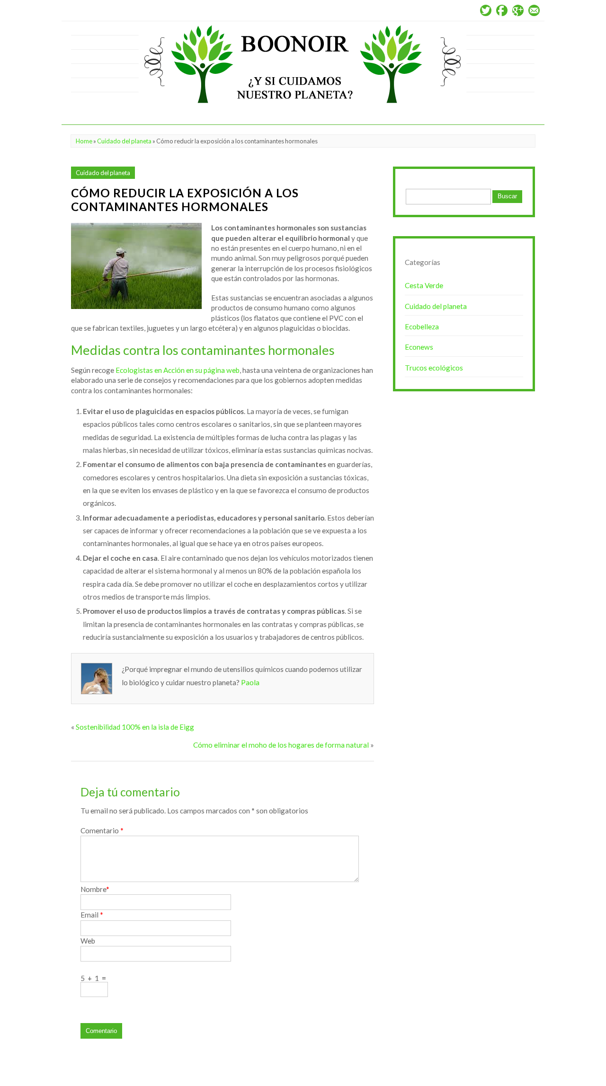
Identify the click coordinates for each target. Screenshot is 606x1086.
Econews (419, 347)
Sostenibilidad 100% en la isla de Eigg (135, 727)
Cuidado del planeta (124, 141)
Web (87, 940)
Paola (250, 682)
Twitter (485, 10)
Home (84, 141)
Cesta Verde (424, 285)
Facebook (502, 10)
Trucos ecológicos (434, 367)
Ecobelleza (422, 326)
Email (534, 10)
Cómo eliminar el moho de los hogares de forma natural (281, 745)
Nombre (94, 889)
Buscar (507, 196)
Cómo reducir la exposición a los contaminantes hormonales (185, 199)
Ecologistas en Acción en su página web (178, 370)
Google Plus (518, 10)
